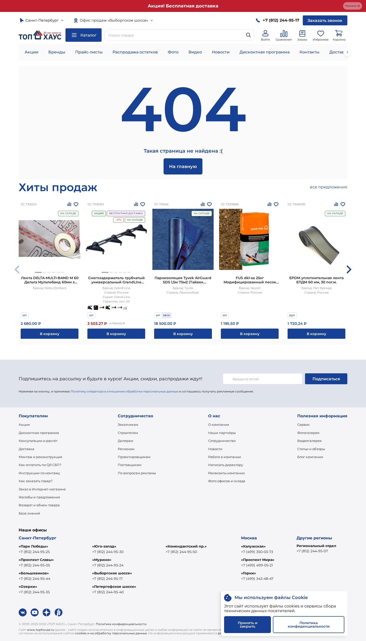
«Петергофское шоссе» (114, 586)
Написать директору (225, 465)
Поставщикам (129, 465)
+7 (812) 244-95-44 (34, 578)
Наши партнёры (222, 433)
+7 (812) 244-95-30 (107, 552)
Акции (31, 52)
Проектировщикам (134, 457)
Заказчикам (128, 425)
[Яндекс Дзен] (47, 612)
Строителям (128, 433)
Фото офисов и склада (226, 481)
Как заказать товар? (36, 481)
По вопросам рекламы (137, 473)
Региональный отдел (316, 546)
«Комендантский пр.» (186, 546)
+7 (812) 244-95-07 (312, 551)
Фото (173, 52)
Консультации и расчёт (38, 441)
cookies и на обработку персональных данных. (111, 633)
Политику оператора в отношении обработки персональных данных (124, 391)
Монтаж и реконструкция (40, 457)
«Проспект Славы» (36, 559)
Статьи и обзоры (311, 449)
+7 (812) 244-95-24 (107, 565)
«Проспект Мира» (257, 559)
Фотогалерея (308, 433)
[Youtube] (35, 612)
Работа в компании (224, 457)
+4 (125, 307)
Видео (195, 52)
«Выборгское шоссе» (112, 573)
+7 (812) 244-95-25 (34, 552)
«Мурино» (101, 559)
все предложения (328, 187)
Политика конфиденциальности (121, 624)
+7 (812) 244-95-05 (34, 565)
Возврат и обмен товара (39, 505)
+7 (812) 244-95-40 (108, 592)
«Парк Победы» (33, 546)
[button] (38, 272)
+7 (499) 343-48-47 (257, 578)
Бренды (56, 52)
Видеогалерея (309, 441)
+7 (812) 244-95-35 (34, 592)
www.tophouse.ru (40, 630)
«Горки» (248, 573)
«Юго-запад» (104, 546)
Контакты (309, 52)
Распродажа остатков (135, 52)
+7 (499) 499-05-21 (257, 565)
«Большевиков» (34, 573)
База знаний (29, 513)
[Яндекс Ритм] (58, 612)
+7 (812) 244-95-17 (107, 578)
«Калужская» (253, 546)
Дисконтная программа (265, 52)
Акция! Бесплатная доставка (183, 6)
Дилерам (125, 441)
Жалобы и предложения (39, 497)
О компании (218, 425)
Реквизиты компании (226, 473)
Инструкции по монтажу (39, 473)
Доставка (26, 449)
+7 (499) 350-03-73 (257, 552)
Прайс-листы (89, 52)
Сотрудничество (222, 441)
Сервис (303, 425)
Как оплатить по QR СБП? (40, 465)
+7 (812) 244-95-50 (181, 552)
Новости (221, 52)
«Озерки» (28, 586)
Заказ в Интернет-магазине (42, 489)
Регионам (126, 449)
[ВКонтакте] (23, 612)
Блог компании (310, 457)
